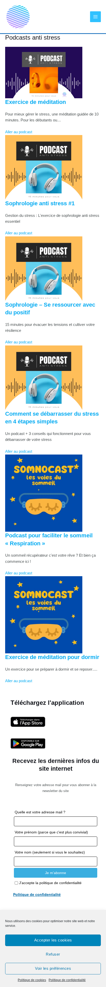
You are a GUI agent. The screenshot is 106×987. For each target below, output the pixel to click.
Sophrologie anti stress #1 (40, 203)
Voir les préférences (53, 968)
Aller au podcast (18, 132)
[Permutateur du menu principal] (95, 16)
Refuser (53, 954)
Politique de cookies (32, 980)
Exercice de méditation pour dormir (52, 657)
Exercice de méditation (35, 102)
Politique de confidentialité (67, 980)
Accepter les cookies (53, 940)
